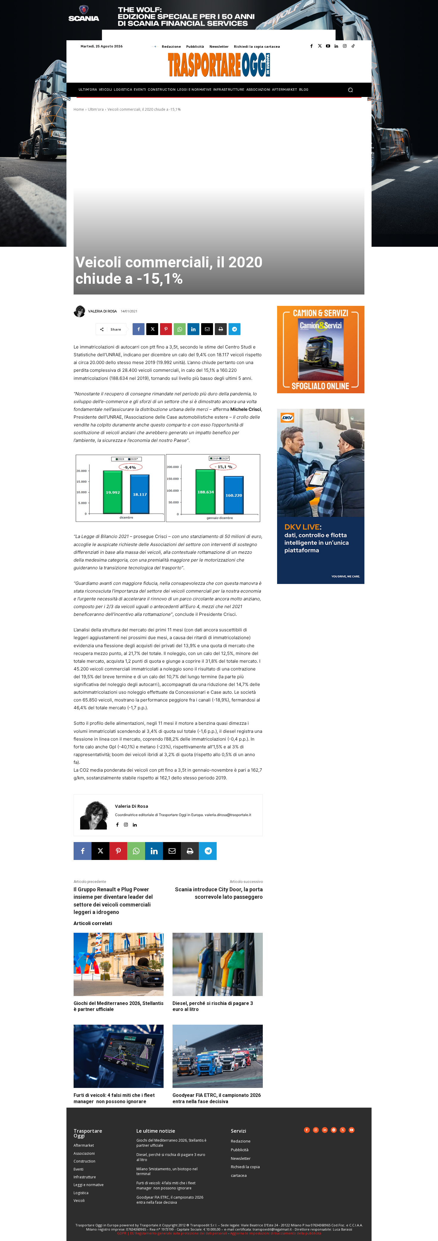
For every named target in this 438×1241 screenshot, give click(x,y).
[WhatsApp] (180, 329)
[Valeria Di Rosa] (80, 311)
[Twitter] (320, 46)
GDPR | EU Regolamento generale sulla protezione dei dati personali (172, 1233)
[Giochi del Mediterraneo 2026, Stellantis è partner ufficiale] (119, 964)
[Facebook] (311, 46)
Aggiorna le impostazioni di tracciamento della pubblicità (275, 1233)
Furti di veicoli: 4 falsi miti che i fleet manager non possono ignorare (165, 1185)
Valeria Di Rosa (102, 311)
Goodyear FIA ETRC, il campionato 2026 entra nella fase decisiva (169, 1200)
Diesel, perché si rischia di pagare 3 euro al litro (170, 1157)
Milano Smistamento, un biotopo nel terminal (167, 1171)
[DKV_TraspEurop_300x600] (320, 588)
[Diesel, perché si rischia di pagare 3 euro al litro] (218, 964)
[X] (152, 329)
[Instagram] (345, 46)
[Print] (221, 329)
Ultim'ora (96, 109)
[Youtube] (328, 46)
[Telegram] (234, 329)
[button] (350, 90)
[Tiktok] (353, 46)
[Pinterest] (166, 329)
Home (79, 109)
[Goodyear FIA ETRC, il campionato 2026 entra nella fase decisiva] (218, 1056)
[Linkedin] (336, 46)
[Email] (207, 329)
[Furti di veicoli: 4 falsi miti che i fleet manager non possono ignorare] (119, 1056)
